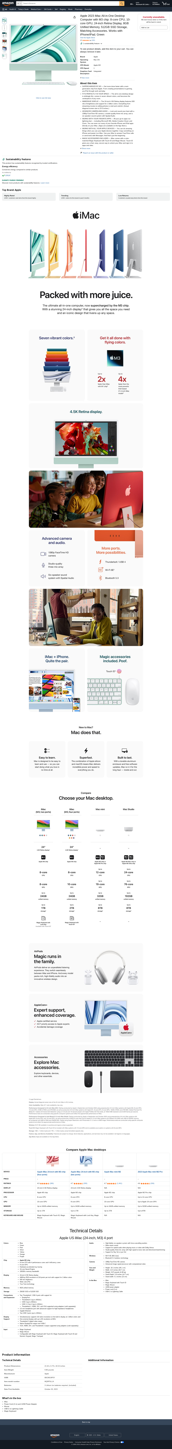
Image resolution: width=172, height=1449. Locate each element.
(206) (152, 1183)
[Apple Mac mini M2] (119, 1154)
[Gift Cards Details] (52, 9)
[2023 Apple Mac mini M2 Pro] (153, 1154)
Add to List (145, 27)
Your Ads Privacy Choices (111, 1442)
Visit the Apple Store (87, 38)
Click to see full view (43, 98)
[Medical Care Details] (41, 9)
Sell (56, 9)
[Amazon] (8, 3)
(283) (85, 1183)
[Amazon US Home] (54, 1436)
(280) (52, 1183)
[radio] (4, 21)
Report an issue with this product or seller (98, 153)
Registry (63, 9)
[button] (4, 9)
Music (70, 9)
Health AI (12, 9)
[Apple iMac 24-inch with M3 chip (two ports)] (86, 1154)
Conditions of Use (56, 1442)
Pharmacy (78, 9)
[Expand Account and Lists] (149, 4)
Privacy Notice (68, 1442)
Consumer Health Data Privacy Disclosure (88, 1442)
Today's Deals (23, 9)
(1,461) (119, 1183)
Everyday (88, 9)
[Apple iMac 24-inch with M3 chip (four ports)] (52, 1154)
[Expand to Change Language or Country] (133, 4)
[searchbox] (70, 3)
